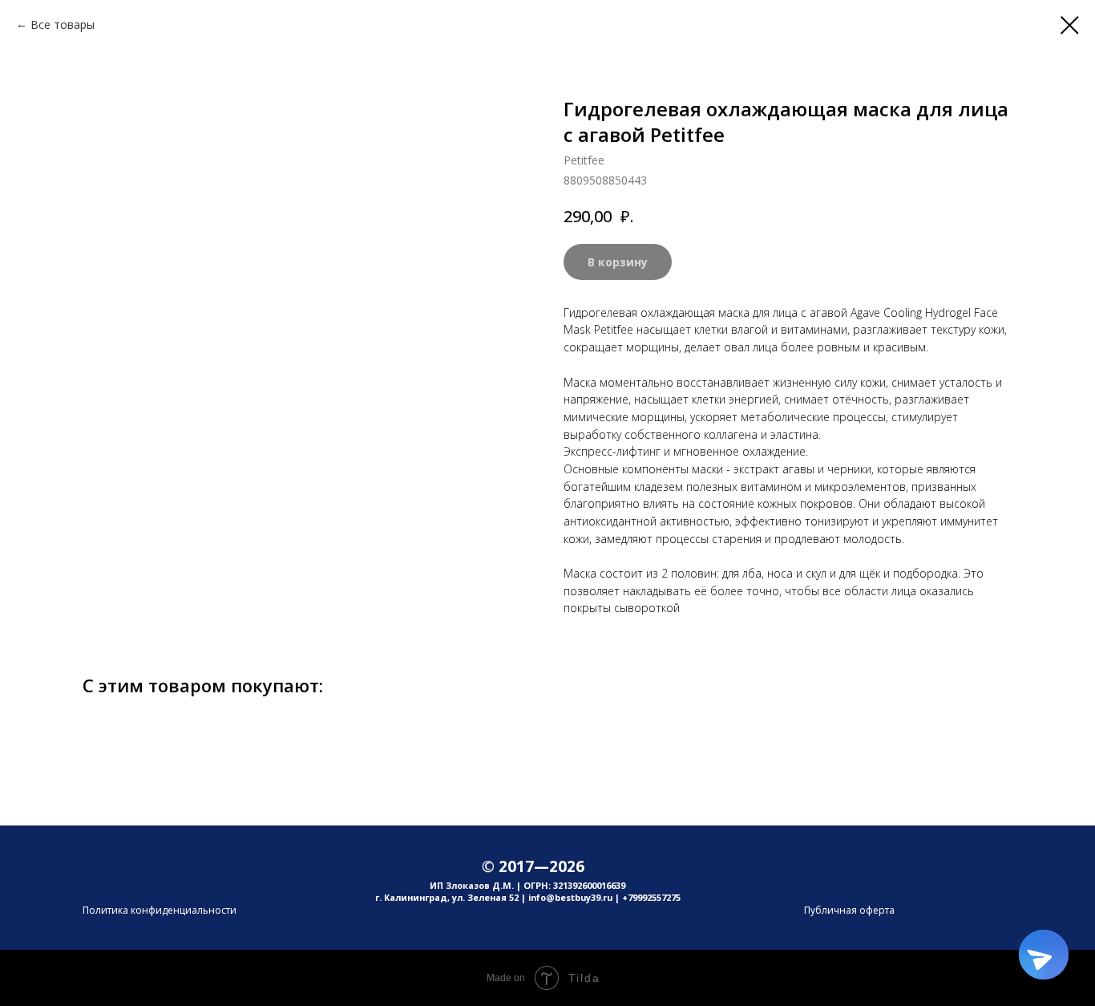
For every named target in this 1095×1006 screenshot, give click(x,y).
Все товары (62, 24)
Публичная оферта (849, 910)
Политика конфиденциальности (159, 910)
